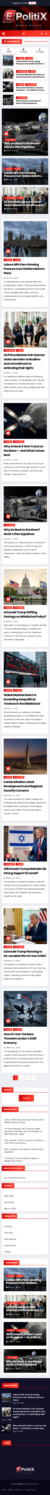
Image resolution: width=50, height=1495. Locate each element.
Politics (29, 58)
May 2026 (9, 1196)
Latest (9, 51)
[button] (42, 33)
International (19, 140)
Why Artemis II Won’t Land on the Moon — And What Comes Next (30, 90)
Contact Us (19, 1490)
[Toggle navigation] (23, 33)
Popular (23, 52)
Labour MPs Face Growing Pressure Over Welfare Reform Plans (30, 64)
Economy (17, 690)
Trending (40, 52)
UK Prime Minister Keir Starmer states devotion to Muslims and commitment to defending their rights (31, 78)
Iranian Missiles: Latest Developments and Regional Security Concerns (23, 786)
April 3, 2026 (12, 209)
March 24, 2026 (13, 795)
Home (4, 1490)
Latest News (21, 71)
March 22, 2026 (13, 878)
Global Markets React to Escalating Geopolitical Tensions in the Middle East (22, 699)
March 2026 (10, 1208)
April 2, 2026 (12, 151)
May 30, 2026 (12, 180)
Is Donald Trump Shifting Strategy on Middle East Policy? (21, 146)
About (10, 1490)
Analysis (20, 58)
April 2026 (9, 1202)
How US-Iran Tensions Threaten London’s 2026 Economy (20, 1038)
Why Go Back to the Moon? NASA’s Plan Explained (28, 102)
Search (8, 1089)
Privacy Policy (30, 1490)
